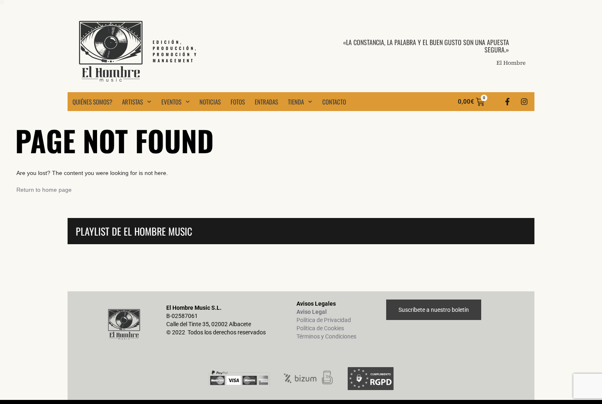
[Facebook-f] (507, 101)
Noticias (210, 101)
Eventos (171, 101)
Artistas (132, 101)
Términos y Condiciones (326, 336)
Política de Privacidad (323, 320)
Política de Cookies (320, 328)
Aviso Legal (311, 312)
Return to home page (44, 189)
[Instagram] (524, 101)
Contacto (334, 101)
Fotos (238, 101)
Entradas (266, 101)
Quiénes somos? (92, 101)
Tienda (296, 101)
